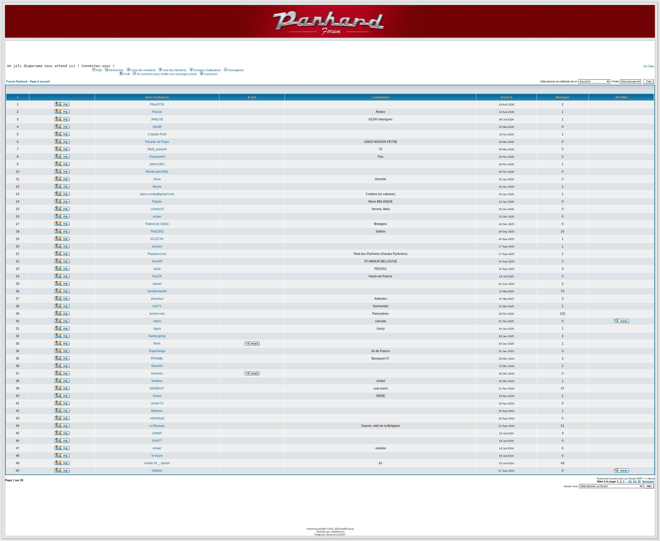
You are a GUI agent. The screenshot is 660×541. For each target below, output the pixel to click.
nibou (157, 321)
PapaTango (157, 351)
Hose (157, 179)
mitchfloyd (157, 418)
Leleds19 (157, 209)
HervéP (157, 261)
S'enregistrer (236, 70)
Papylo (157, 201)
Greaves (157, 373)
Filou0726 (157, 104)
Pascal (157, 112)
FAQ (99, 70)
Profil (126, 74)
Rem (157, 343)
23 (629, 481)
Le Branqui (157, 426)
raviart (157, 284)
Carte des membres (143, 70)
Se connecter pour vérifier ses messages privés (167, 74)
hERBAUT (157, 388)
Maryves (157, 411)
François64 (157, 157)
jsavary (157, 246)
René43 (157, 366)
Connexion (210, 74)
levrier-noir (157, 313)
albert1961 (157, 164)
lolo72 (157, 306)
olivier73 (157, 403)
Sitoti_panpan (157, 149)
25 (639, 481)
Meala (157, 186)
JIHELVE (157, 119)
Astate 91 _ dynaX (157, 463)
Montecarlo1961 (157, 171)
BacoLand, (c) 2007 (335, 534)
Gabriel (157, 470)
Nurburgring (157, 336)
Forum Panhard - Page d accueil (28, 81)
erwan (157, 448)
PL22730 (157, 239)
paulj (157, 269)
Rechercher (116, 70)
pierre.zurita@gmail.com (157, 194)
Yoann (157, 396)
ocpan (157, 216)
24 (634, 481)
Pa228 (157, 276)
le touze (157, 455)
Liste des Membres (175, 70)
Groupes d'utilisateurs (207, 70)
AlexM (157, 127)
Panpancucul (157, 254)
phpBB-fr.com (337, 531)
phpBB (322, 528)
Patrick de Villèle (157, 224)
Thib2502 (157, 231)
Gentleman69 (157, 291)
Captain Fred (157, 134)
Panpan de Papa (157, 142)
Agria (157, 328)
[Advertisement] (167, 52)
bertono (157, 381)
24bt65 (157, 433)
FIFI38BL (157, 358)
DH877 (157, 441)
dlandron (157, 299)
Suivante (648, 481)
